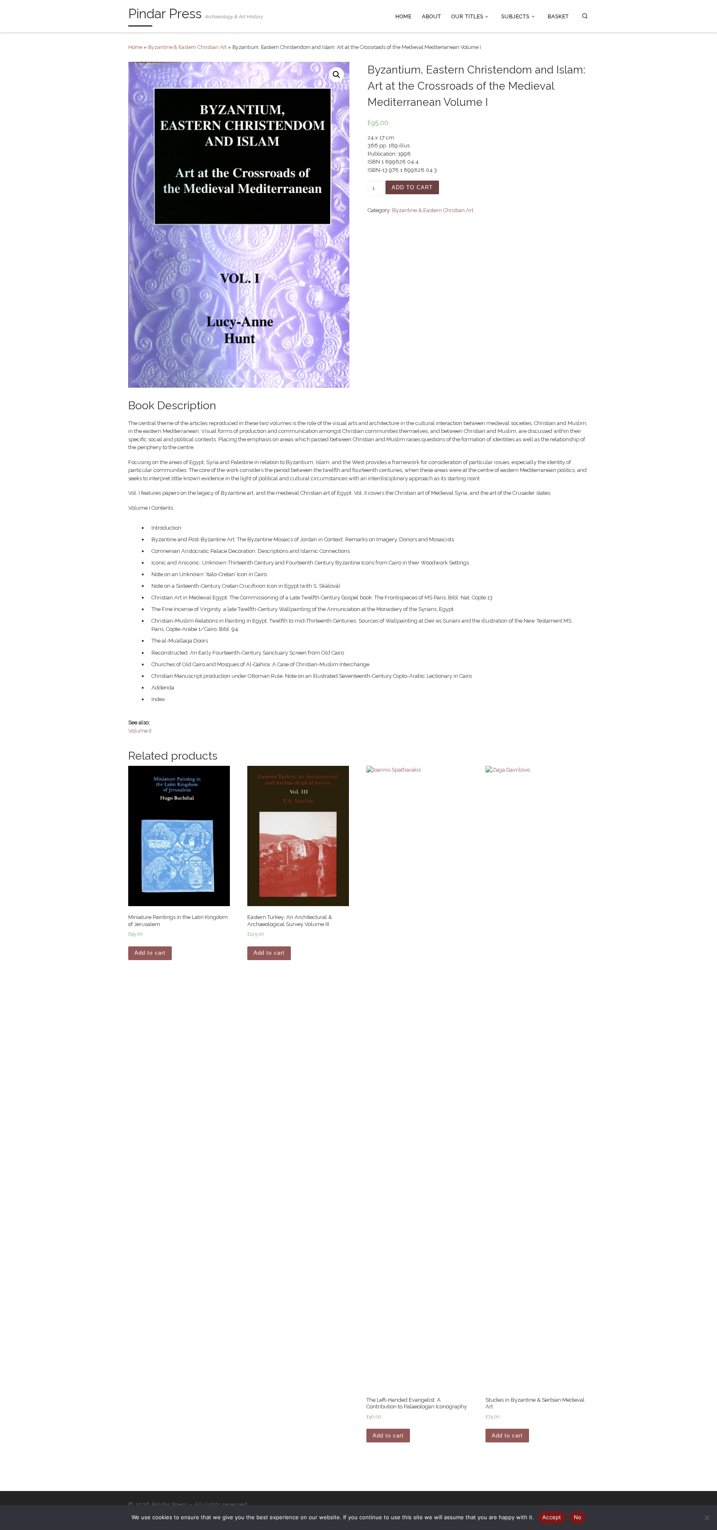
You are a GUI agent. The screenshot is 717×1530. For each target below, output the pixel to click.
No (578, 1517)
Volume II (139, 731)
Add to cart (412, 187)
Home (135, 47)
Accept (551, 1517)
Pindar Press (170, 1504)
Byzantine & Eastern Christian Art (187, 47)
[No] (706, 1517)
